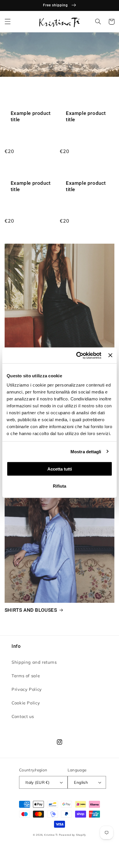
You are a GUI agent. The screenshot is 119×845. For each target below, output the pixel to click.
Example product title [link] (31, 116)
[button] (7, 21)
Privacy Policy (27, 689)
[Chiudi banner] (110, 355)
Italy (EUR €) (37, 782)
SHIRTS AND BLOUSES (31, 610)
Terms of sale (26, 675)
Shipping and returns (34, 662)
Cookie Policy (26, 703)
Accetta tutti (59, 469)
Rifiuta (59, 485)
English (81, 782)
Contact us (23, 716)
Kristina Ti (51, 834)
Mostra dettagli (85, 451)
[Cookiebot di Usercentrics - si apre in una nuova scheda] (76, 355)
